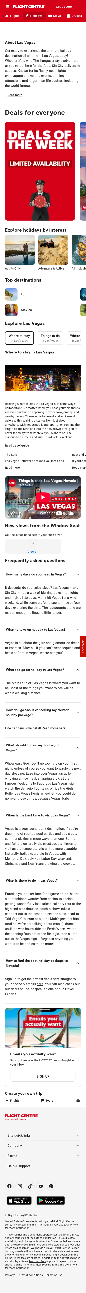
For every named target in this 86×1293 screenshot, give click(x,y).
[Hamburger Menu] (8, 7)
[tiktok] (30, 1186)
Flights (14, 15)
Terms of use (53, 1275)
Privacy (10, 1275)
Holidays (36, 15)
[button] (83, 646)
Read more (15, 95)
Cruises (77, 15)
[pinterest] (51, 1186)
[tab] (19, 338)
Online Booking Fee (37, 1254)
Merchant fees (37, 1261)
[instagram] (19, 1186)
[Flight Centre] (29, 6)
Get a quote (64, 6)
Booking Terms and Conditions (60, 1264)
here (62, 728)
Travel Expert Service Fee (60, 1248)
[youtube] (40, 1186)
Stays (57, 15)
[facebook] (9, 1186)
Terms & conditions (30, 1275)
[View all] (33, 543)
